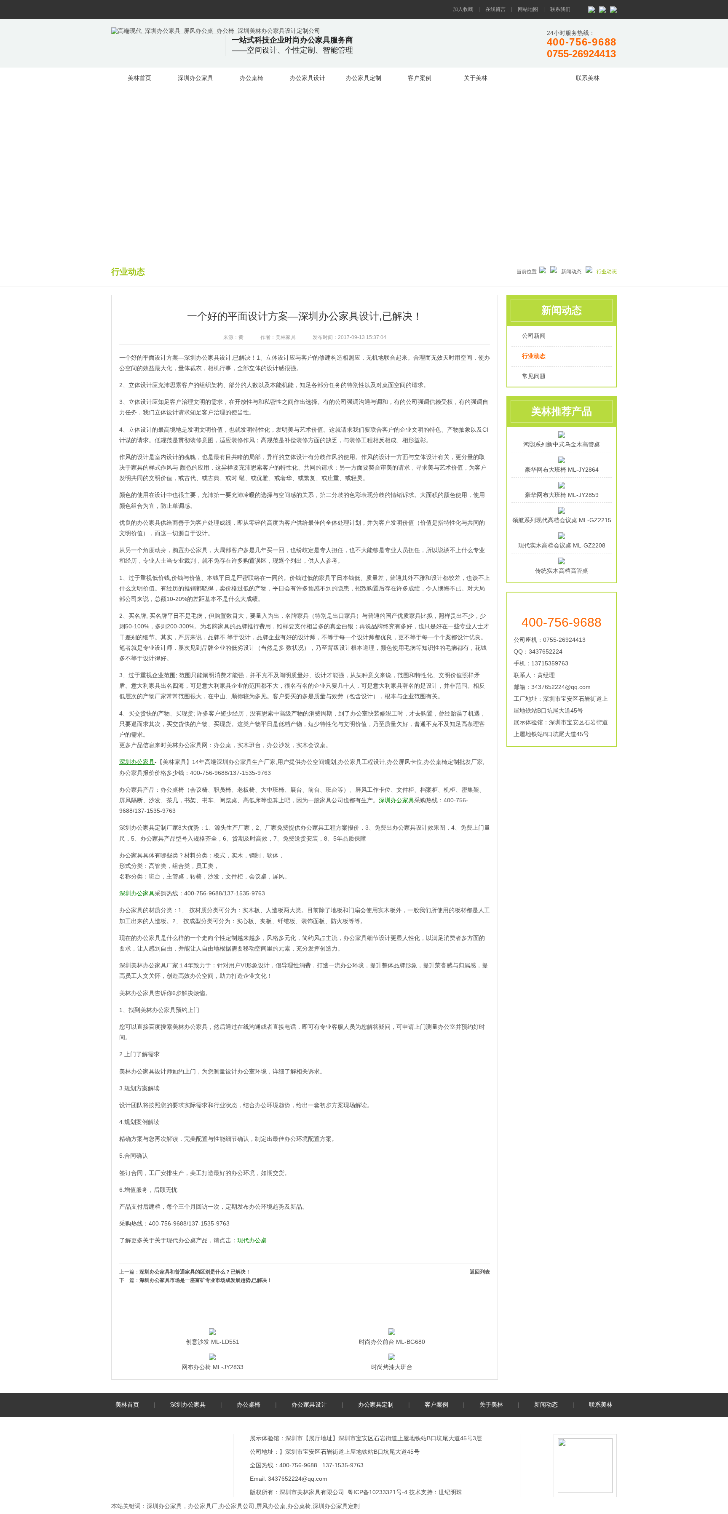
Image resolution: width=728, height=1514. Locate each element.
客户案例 (419, 78)
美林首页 (139, 78)
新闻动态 (531, 76)
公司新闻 (534, 335)
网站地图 (528, 9)
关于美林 (475, 78)
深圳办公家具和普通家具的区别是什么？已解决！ (195, 1272)
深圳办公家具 (195, 78)
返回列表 (480, 1272)
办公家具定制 (363, 78)
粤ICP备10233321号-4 (377, 1492)
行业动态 (534, 355)
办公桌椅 (251, 78)
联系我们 (560, 9)
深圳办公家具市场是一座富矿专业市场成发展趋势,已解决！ (205, 1280)
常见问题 (534, 376)
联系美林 (588, 78)
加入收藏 (463, 9)
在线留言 (495, 9)
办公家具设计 (307, 78)
